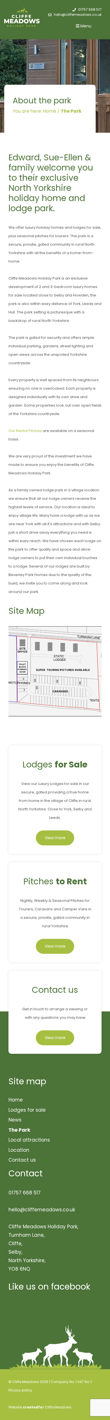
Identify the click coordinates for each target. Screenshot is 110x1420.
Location (18, 1150)
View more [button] (55, 838)
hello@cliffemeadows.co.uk (78, 14)
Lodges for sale (27, 1110)
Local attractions (29, 1140)
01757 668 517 (90, 9)
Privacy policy (20, 1390)
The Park (19, 1130)
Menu (85, 26)
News (14, 1119)
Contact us (22, 1160)
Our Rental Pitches (25, 430)
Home (15, 1099)
